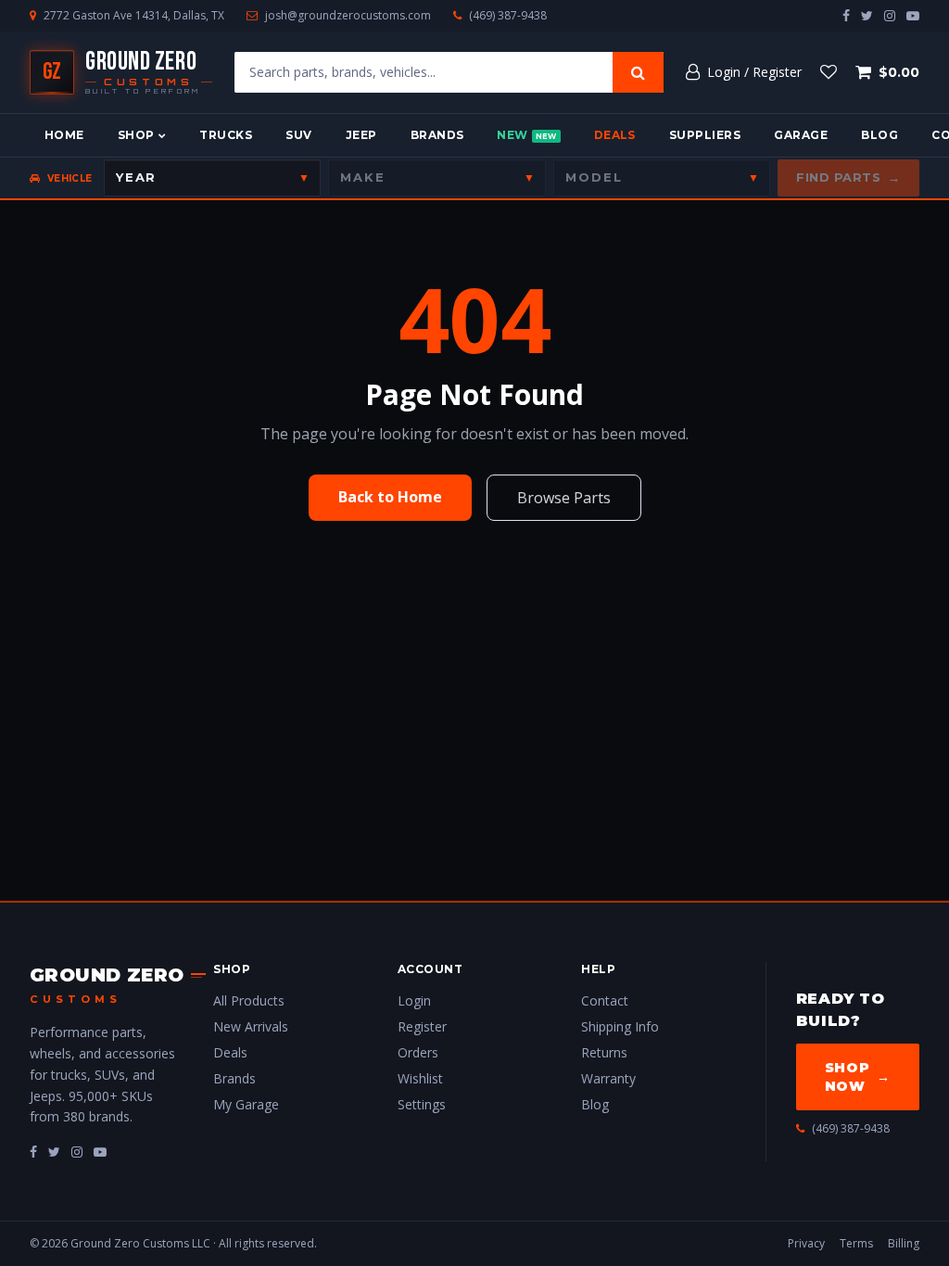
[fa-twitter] (54, 1151)
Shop (136, 135)
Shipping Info (620, 1026)
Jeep (361, 135)
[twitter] (867, 15)
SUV (298, 135)
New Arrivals (250, 1026)
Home (64, 135)
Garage (801, 135)
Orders (418, 1052)
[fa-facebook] (33, 1151)
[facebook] (846, 15)
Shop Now (858, 1077)
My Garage (246, 1104)
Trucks (225, 135)
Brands (437, 135)
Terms (856, 1243)
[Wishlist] (828, 72)
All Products (249, 1000)
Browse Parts (564, 497)
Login (414, 1000)
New (526, 135)
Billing (903, 1243)
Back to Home (390, 497)
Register (422, 1026)
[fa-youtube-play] (100, 1151)
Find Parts (848, 177)
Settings (422, 1104)
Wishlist (420, 1078)
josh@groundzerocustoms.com (348, 15)
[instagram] (889, 15)
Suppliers (704, 135)
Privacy (806, 1243)
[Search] (638, 72)
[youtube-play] (912, 15)
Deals (615, 135)
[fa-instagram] (76, 1151)
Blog (879, 135)
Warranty (608, 1078)
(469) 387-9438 (508, 15)
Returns (604, 1052)
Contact (604, 1000)
